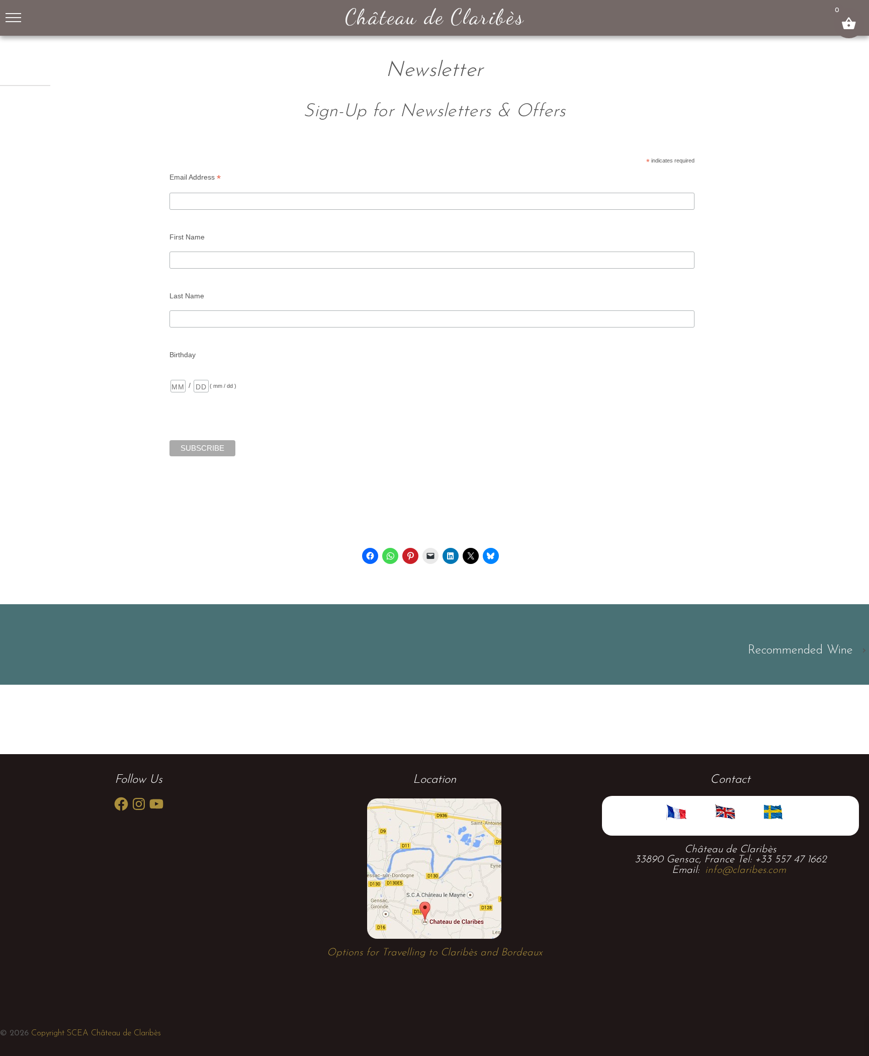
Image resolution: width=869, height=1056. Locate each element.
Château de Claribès (434, 17)
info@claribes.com (745, 870)
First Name (187, 237)
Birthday (182, 355)
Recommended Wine (800, 650)
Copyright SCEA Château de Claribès (95, 1033)
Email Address (195, 178)
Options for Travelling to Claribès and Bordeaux (434, 953)
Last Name (186, 296)
